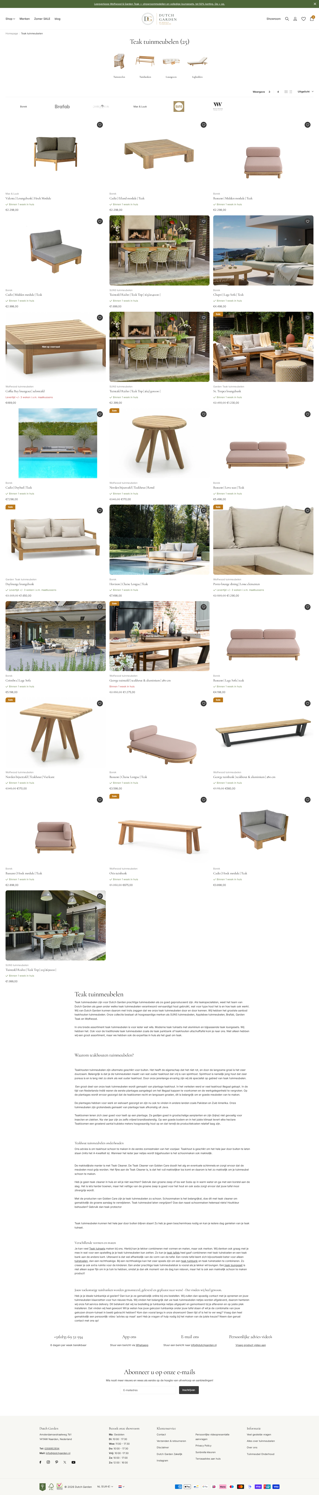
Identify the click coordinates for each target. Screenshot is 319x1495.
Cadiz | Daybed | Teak (19, 487)
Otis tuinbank (118, 873)
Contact (161, 1434)
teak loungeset (233, 1265)
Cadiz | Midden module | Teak (24, 295)
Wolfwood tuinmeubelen (20, 386)
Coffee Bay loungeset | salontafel (25, 391)
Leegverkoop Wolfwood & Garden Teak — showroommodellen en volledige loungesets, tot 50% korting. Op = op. (159, 3)
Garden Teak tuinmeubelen (228, 386)
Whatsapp (142, 1345)
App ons (129, 1336)
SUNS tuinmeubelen (121, 290)
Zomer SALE (42, 18)
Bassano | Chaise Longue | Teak (128, 777)
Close (315, 4)
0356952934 (51, 1448)
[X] (65, 1462)
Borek (23, 106)
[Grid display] (286, 91)
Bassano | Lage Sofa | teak (228, 680)
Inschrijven (189, 1389)
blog (57, 18)
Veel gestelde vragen (259, 1434)
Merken (25, 18)
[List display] (290, 91)
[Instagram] (48, 1462)
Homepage (12, 33)
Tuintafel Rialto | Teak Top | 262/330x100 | (134, 391)
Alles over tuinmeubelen (261, 1440)
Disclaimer (163, 1447)
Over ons (252, 1447)
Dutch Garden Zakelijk (169, 1453)
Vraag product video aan (251, 1345)
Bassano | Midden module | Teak (232, 198)
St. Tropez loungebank (227, 391)
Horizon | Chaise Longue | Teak (128, 584)
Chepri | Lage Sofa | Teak (228, 295)
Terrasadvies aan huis (208, 1458)
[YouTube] (73, 1462)
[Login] (295, 19)
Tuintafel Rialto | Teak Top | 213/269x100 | (31, 970)
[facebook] (40, 1462)
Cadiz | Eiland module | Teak (127, 198)
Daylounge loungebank (20, 584)
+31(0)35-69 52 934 (68, 1336)
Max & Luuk (140, 106)
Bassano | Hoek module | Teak (24, 873)
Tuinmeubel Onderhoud (260, 1453)
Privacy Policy (203, 1445)
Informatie (254, 1428)
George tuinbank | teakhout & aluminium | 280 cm (244, 777)
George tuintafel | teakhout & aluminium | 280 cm (140, 680)
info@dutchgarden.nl (204, 1345)
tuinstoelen (81, 1260)
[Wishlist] (303, 19)
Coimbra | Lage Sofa (18, 680)
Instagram (162, 1460)
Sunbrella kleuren (205, 1452)
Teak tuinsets (97, 1248)
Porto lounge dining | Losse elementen (236, 584)
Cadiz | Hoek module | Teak (230, 873)
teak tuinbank (189, 1260)
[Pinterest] (56, 1462)
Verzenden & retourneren (171, 1440)
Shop (9, 18)
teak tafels (173, 1252)
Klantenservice (166, 1428)
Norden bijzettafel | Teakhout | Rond (131, 487)
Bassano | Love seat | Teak (228, 487)
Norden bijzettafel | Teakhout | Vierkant (30, 777)
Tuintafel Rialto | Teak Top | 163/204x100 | (134, 295)
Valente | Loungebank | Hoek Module (28, 198)
